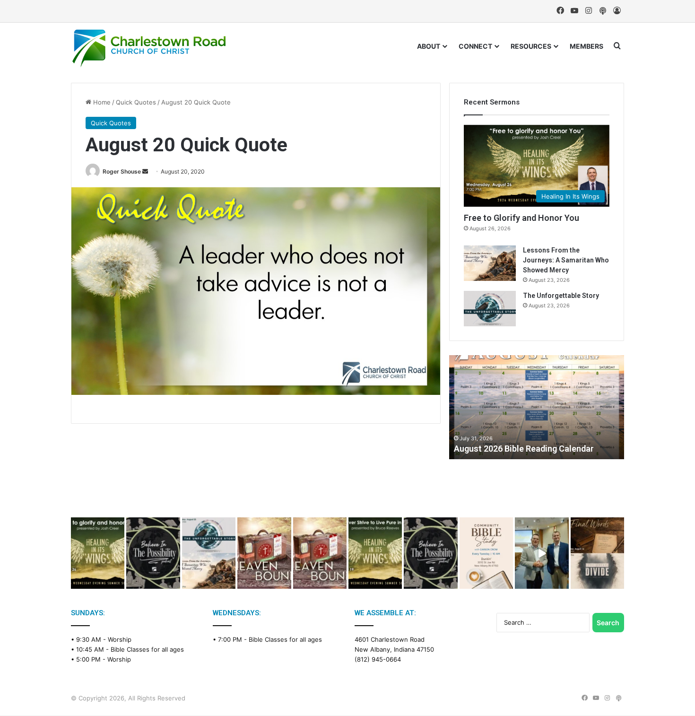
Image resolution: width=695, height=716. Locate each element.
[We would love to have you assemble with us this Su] (208, 553)
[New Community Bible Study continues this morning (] (486, 553)
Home (101, 102)
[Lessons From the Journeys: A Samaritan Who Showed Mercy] (490, 263)
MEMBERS (586, 46)
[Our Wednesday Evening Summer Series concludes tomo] (97, 553)
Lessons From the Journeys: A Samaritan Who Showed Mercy (566, 260)
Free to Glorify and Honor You (521, 218)
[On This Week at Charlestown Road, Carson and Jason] (320, 553)
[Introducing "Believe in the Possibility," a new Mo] (430, 553)
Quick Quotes (136, 102)
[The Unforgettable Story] (490, 308)
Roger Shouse (122, 171)
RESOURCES (531, 46)
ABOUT (428, 46)
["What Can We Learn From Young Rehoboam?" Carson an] (264, 553)
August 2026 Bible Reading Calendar (524, 449)
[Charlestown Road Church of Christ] (149, 48)
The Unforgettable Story (561, 295)
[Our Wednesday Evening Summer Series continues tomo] (375, 553)
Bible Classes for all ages (147, 649)
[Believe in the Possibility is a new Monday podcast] (153, 553)
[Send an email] (145, 171)
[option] (536, 407)
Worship (119, 639)
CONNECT (475, 46)
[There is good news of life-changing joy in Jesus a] (541, 553)
